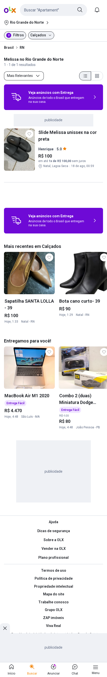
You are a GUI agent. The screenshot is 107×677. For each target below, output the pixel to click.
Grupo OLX (53, 610)
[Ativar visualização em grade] (97, 75)
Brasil (9, 47)
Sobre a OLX (54, 540)
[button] (53, 10)
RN (22, 47)
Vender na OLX (54, 549)
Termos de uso (53, 570)
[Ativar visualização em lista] (85, 75)
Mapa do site (53, 594)
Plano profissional (53, 558)
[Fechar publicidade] (5, 628)
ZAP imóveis (53, 618)
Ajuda (53, 522)
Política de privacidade (54, 578)
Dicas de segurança (53, 531)
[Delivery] (16, 97)
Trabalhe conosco (53, 602)
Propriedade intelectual (53, 586)
